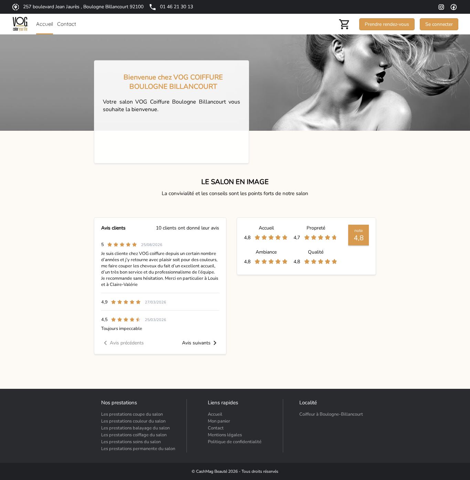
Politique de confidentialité (234, 442)
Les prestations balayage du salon (135, 428)
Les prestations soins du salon (131, 442)
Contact (216, 428)
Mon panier (219, 421)
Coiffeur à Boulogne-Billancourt (331, 414)
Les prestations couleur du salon (133, 421)
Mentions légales (225, 435)
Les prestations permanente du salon (138, 449)
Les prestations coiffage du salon (134, 435)
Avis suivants (196, 343)
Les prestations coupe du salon (132, 414)
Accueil (215, 414)
